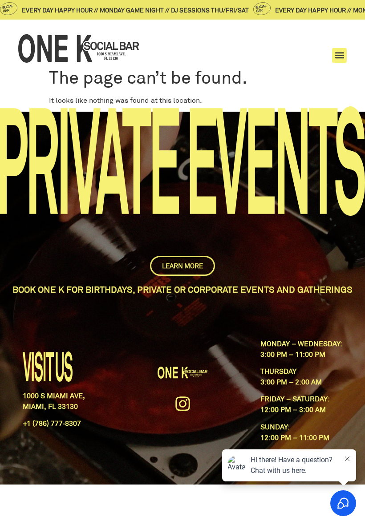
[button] (339, 55)
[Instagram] (182, 404)
